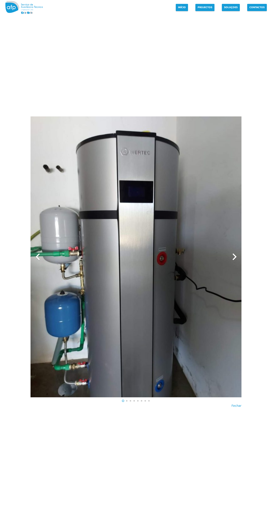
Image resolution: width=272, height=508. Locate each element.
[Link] (24, 7)
